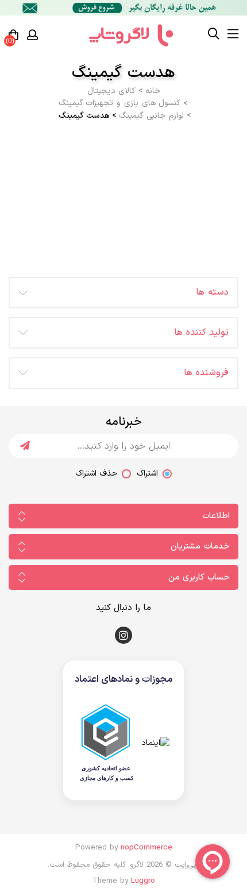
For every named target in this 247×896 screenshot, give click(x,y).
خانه (152, 91)
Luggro (143, 881)
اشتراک (147, 474)
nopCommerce (146, 847)
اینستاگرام (123, 635)
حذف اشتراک (96, 474)
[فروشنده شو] (123, 8)
